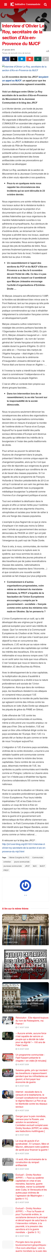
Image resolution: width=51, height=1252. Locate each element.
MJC (35, 866)
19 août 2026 (12, 976)
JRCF (27, 866)
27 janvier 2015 (8, 49)
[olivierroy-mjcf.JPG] (25, 69)
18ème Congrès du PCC (19, 857)
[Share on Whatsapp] (38, 59)
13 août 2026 (23, 1169)
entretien (7, 861)
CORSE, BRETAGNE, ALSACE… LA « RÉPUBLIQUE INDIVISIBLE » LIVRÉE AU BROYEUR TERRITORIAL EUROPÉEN (24, 968)
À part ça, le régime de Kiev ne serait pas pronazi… (23, 937)
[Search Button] (45, 4)
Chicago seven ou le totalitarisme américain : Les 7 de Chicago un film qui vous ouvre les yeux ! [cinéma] (25, 1003)
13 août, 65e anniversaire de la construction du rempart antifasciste (31, 1162)
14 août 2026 (23, 1110)
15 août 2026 (23, 1064)
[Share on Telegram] (22, 59)
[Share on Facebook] (5, 59)
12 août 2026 (23, 1236)
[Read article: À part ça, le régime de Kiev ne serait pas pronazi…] (25, 930)
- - (25, 895)
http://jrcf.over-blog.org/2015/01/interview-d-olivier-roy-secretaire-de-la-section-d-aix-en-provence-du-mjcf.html (24, 847)
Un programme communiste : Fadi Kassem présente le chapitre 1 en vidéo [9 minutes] (31, 1057)
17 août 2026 (23, 1027)
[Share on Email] (30, 59)
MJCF (42, 866)
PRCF (6, 870)
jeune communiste (22, 861)
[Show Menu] (5, 4)
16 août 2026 (23, 1049)
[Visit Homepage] (25, 4)
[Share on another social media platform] (45, 59)
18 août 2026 (12, 1010)
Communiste (37, 857)
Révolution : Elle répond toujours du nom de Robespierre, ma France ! (32, 1020)
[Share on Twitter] (14, 59)
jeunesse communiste (13, 866)
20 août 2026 (12, 942)
